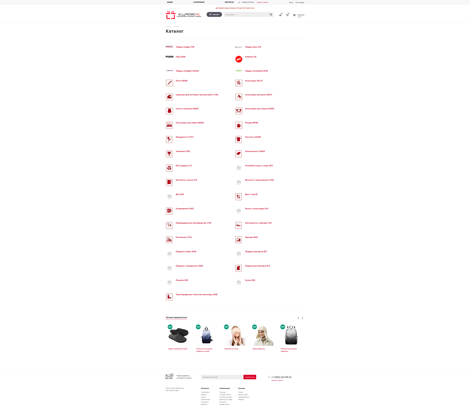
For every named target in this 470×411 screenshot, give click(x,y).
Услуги (203, 397)
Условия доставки (226, 397)
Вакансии (204, 404)
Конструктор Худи (172, 390)
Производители (243, 397)
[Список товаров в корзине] (299, 16)
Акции (170, 2)
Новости (204, 394)
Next (302, 318)
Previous (298, 318)
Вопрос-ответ (243, 394)
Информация (225, 388)
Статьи (240, 392)
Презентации (205, 399)
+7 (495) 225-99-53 (247, 2)
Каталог (216, 14)
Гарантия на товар (226, 399)
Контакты (229, 2)
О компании (198, 2)
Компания (205, 388)
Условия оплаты (225, 394)
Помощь (241, 388)
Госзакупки (205, 402)
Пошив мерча (224, 404)
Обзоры (241, 399)
